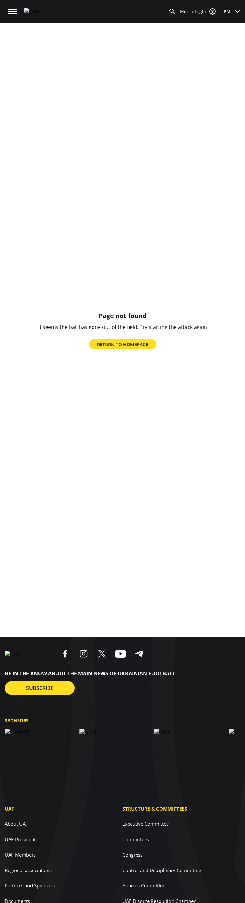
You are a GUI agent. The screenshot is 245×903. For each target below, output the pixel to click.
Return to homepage (122, 344)
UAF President (20, 839)
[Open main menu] (12, 11)
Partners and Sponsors (30, 885)
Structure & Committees (154, 809)
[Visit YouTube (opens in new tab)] (120, 654)
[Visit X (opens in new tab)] (102, 654)
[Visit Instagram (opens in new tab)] (83, 654)
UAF (9, 809)
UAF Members (20, 854)
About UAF (16, 824)
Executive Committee (145, 824)
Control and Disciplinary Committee (161, 870)
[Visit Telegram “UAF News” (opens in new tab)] (139, 654)
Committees (135, 839)
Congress (132, 854)
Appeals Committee (143, 885)
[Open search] (172, 11)
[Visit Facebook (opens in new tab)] (65, 654)
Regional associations (28, 870)
